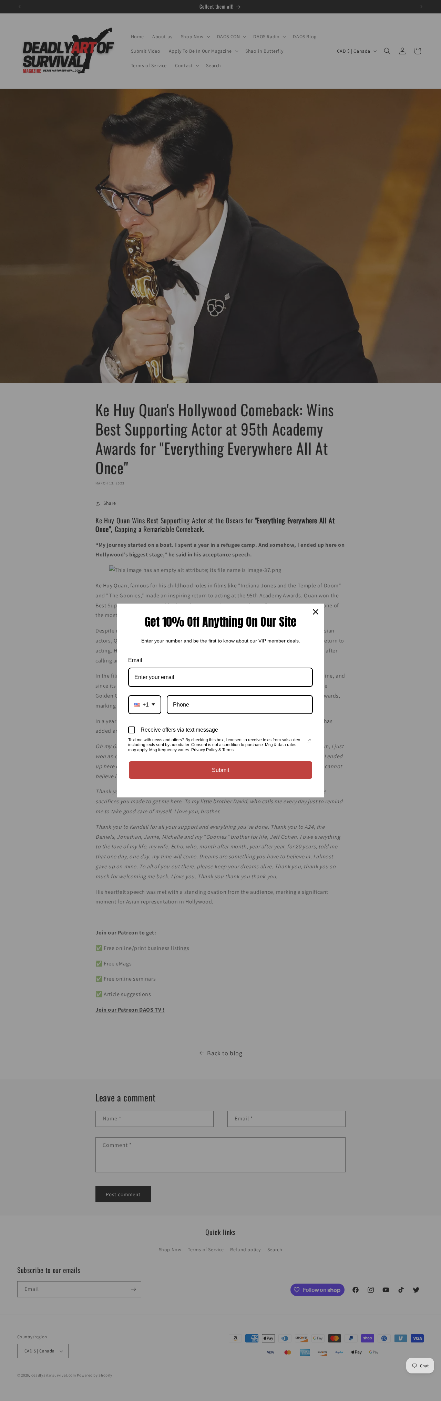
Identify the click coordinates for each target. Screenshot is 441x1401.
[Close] (315, 612)
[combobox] (144, 704)
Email (135, 660)
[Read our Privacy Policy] (309, 740)
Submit (220, 770)
